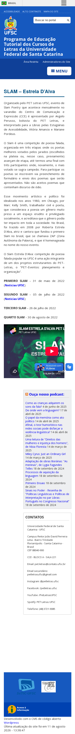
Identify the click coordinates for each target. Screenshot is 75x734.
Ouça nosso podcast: (46, 394)
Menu (61, 71)
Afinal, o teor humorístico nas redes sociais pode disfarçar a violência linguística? (43, 428)
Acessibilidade (12, 11)
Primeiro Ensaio (35, 483)
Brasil (12, 3)
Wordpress (11, 722)
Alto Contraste (31, 11)
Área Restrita (31, 61)
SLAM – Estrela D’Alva (29, 91)
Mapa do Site (51, 11)
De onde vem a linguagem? (42, 410)
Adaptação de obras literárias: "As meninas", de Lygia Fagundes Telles (46, 464)
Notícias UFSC (15, 285)
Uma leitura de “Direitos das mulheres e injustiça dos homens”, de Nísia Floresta (46, 443)
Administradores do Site (56, 61)
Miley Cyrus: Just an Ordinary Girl (45, 454)
